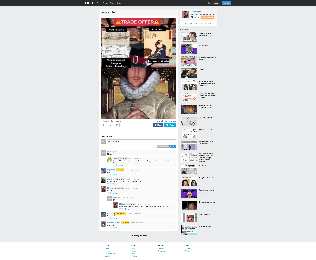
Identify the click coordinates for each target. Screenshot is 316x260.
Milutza (110, 188)
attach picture (163, 146)
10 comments (116, 120)
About (107, 248)
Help (133, 248)
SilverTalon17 (197, 12)
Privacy (134, 256)
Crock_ (110, 213)
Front (99, 3)
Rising (105, 3)
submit (172, 146)
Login (216, 3)
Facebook (188, 248)
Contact (161, 248)
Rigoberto (111, 169)
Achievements (110, 253)
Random (119, 3)
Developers (162, 251)
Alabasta (110, 179)
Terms (133, 253)
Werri (115, 158)
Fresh (112, 3)
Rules (133, 251)
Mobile (107, 256)
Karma (107, 251)
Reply (120, 165)
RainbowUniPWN (113, 222)
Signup (226, 3)
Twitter (187, 251)
